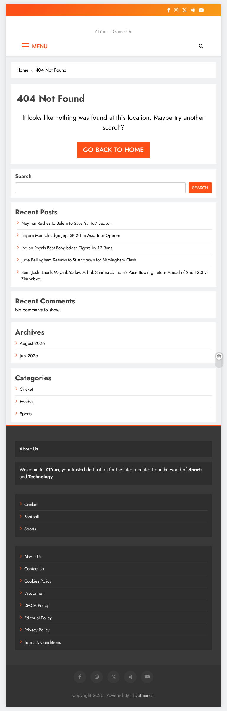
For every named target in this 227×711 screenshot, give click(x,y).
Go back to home (113, 149)
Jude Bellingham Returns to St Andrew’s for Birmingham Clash (78, 260)
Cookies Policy (37, 581)
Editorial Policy (38, 618)
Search (23, 176)
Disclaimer (34, 593)
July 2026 (29, 356)
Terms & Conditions (42, 642)
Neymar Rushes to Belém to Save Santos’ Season (66, 223)
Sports (26, 414)
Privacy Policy (37, 630)
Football (27, 401)
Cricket (26, 389)
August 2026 (32, 343)
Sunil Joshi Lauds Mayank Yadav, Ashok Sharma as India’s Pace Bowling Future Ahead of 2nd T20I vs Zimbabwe (114, 275)
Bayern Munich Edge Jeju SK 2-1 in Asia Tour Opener (70, 235)
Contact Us (34, 568)
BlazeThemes (141, 695)
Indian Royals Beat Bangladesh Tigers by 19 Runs (66, 248)
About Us (32, 556)
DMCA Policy (36, 605)
